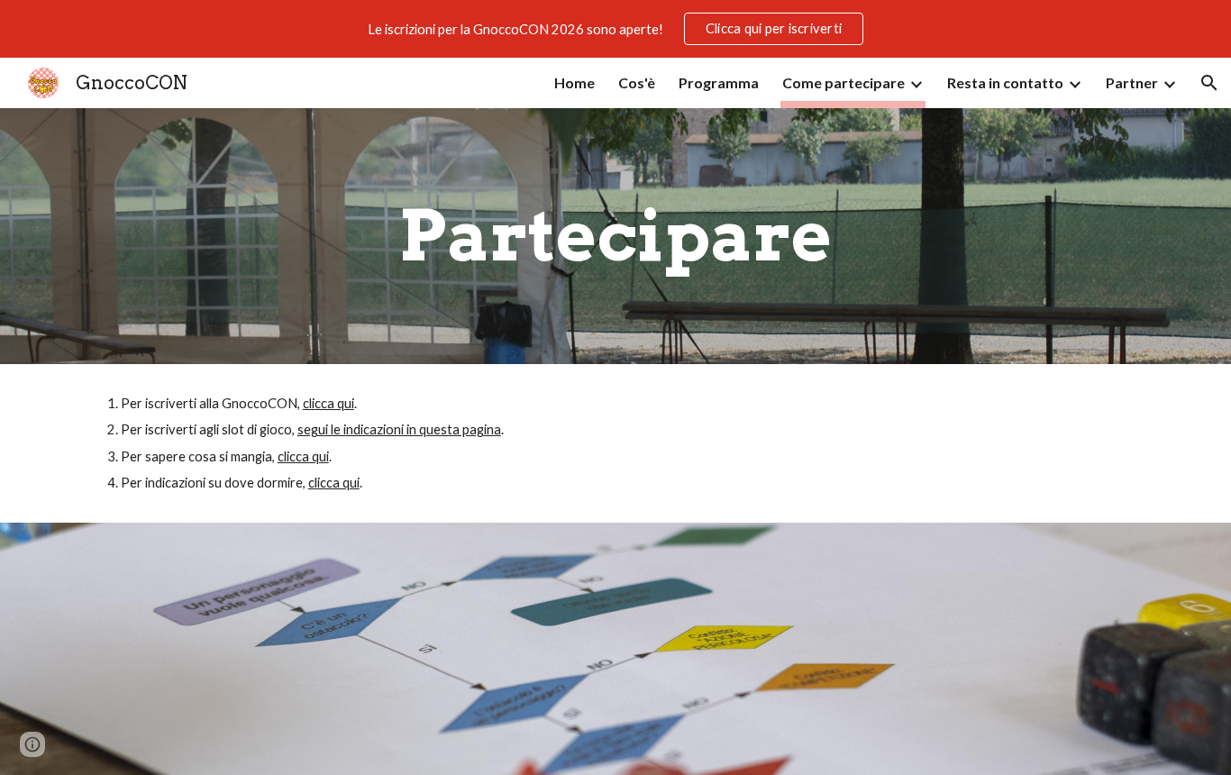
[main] (615, 236)
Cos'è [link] (636, 82)
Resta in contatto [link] (1005, 82)
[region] (615, 29)
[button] (1209, 83)
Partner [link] (1132, 82)
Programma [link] (719, 82)
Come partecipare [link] (843, 82)
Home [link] (574, 82)
